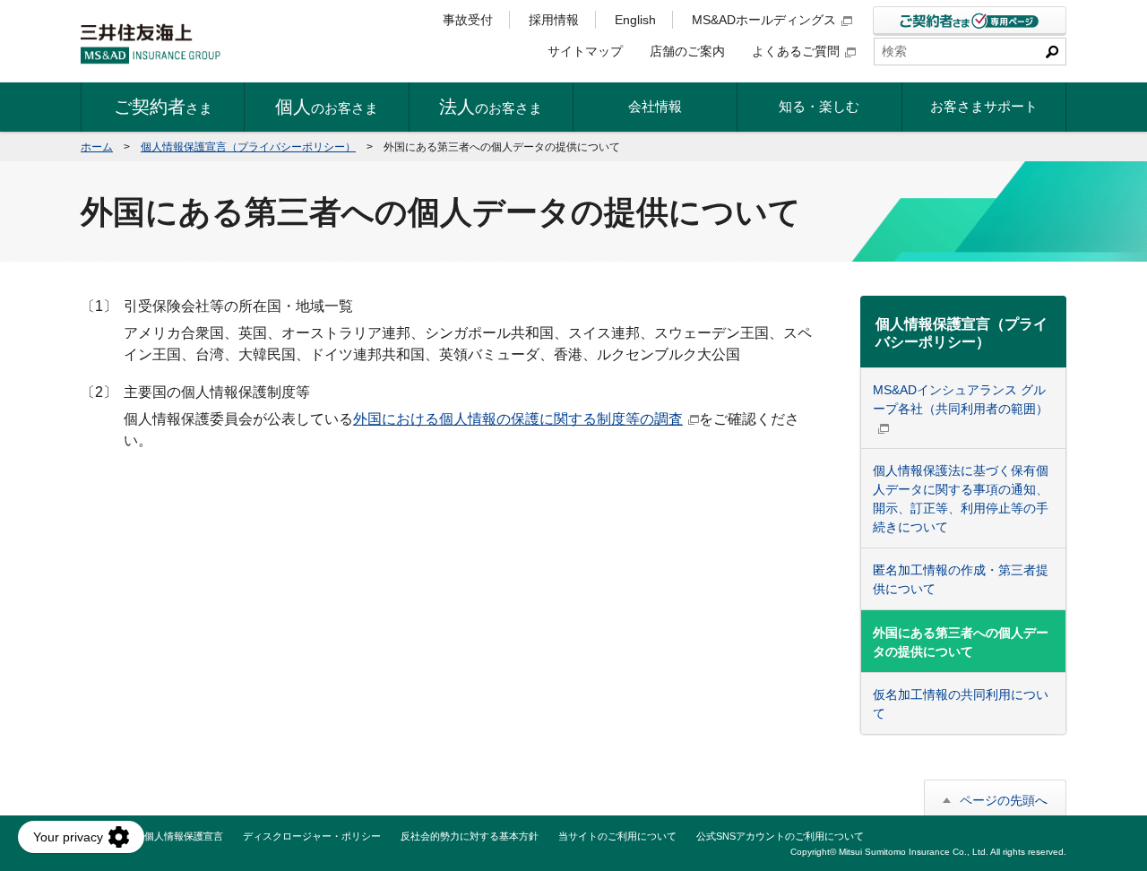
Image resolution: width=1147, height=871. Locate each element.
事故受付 (468, 20)
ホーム (97, 147)
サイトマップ (585, 51)
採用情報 (554, 20)
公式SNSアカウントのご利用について (780, 836)
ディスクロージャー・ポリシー (312, 836)
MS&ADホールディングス (764, 20)
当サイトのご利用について (617, 836)
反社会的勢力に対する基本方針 (470, 836)
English (635, 20)
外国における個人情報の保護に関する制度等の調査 (518, 419)
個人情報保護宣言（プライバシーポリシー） (248, 147)
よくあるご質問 (796, 51)
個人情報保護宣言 (183, 836)
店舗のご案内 (687, 51)
